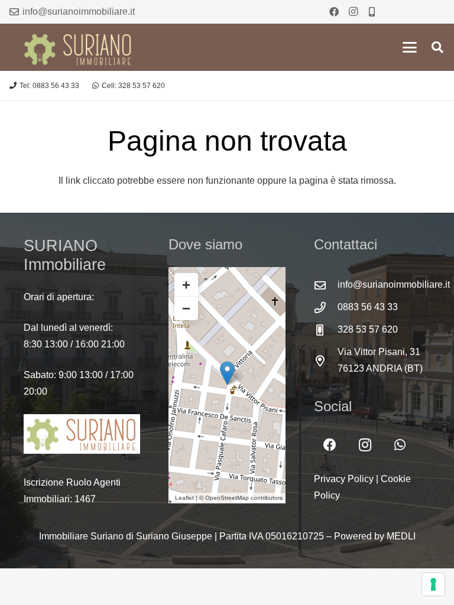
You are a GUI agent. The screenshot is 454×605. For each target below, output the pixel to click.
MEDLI (401, 536)
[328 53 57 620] (326, 330)
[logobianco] (82, 434)
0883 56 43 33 (368, 307)
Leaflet (184, 498)
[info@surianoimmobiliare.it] (326, 285)
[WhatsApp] (400, 445)
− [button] (186, 308)
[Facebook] (334, 11)
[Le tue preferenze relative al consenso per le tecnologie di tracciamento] (433, 584)
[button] (409, 47)
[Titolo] (371, 11)
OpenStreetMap (227, 498)
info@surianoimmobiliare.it (394, 284)
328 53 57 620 (368, 329)
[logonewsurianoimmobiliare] (79, 47)
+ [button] (186, 284)
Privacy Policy (344, 479)
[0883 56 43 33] (326, 307)
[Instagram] (352, 11)
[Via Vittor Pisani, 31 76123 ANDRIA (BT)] (326, 360)
